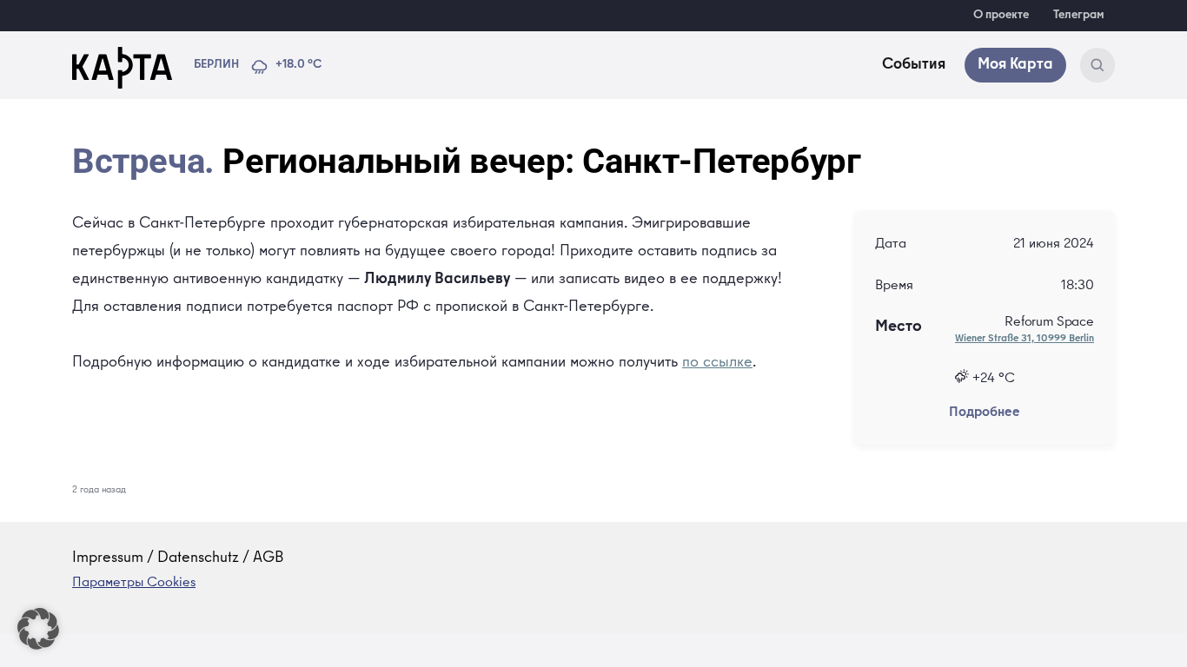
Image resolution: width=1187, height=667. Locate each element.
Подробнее (984, 413)
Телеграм (1078, 16)
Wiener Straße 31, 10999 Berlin (1024, 339)
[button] (38, 629)
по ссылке (717, 363)
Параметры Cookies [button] (134, 584)
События (913, 65)
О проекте (1001, 16)
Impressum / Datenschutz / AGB (178, 558)
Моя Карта (1015, 65)
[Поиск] (1097, 65)
